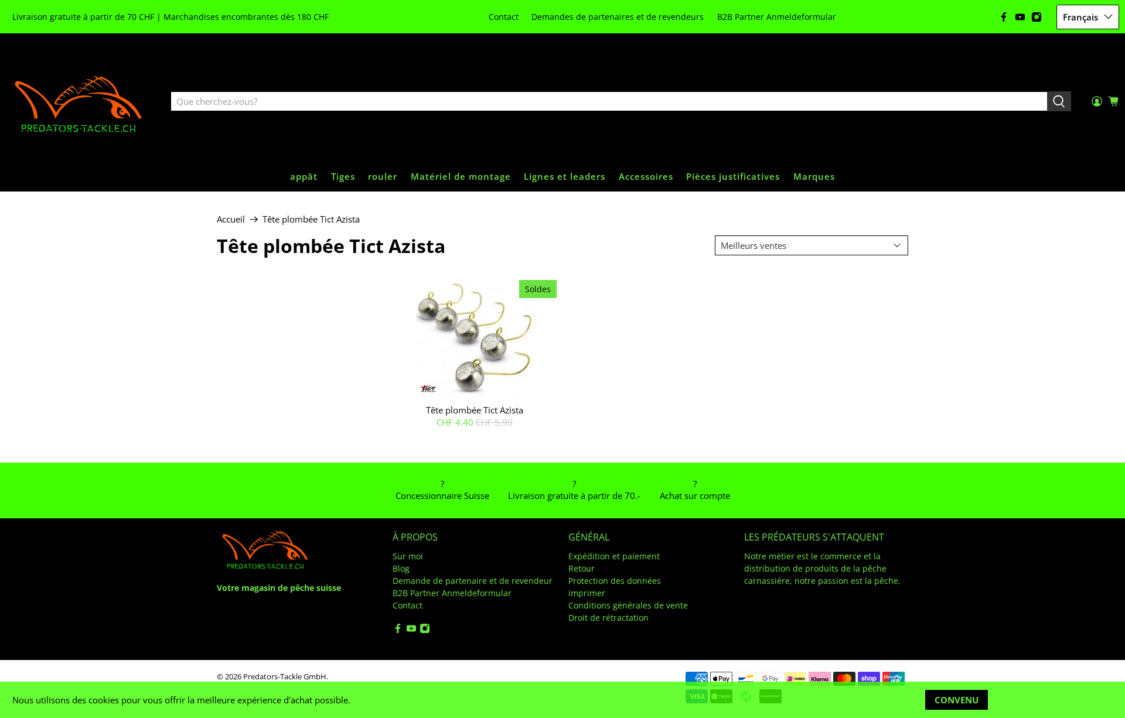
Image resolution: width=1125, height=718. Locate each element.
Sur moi (408, 556)
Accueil (231, 219)
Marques (814, 176)
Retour (581, 568)
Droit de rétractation (608, 617)
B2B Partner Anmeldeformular (776, 16)
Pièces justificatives (733, 176)
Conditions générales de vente (628, 605)
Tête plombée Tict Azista (311, 219)
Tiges (343, 176)
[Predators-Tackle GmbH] (79, 102)
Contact (504, 16)
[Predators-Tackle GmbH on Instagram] (1036, 17)
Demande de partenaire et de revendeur (473, 580)
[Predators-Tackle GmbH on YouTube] (1020, 17)
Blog (401, 568)
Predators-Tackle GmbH (284, 677)
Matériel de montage (461, 176)
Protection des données (614, 580)
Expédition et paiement (614, 556)
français (1080, 17)
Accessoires (646, 176)
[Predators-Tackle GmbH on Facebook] (1003, 17)
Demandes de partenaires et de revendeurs (617, 16)
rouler (382, 176)
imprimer (586, 593)
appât (304, 176)
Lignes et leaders (564, 176)
